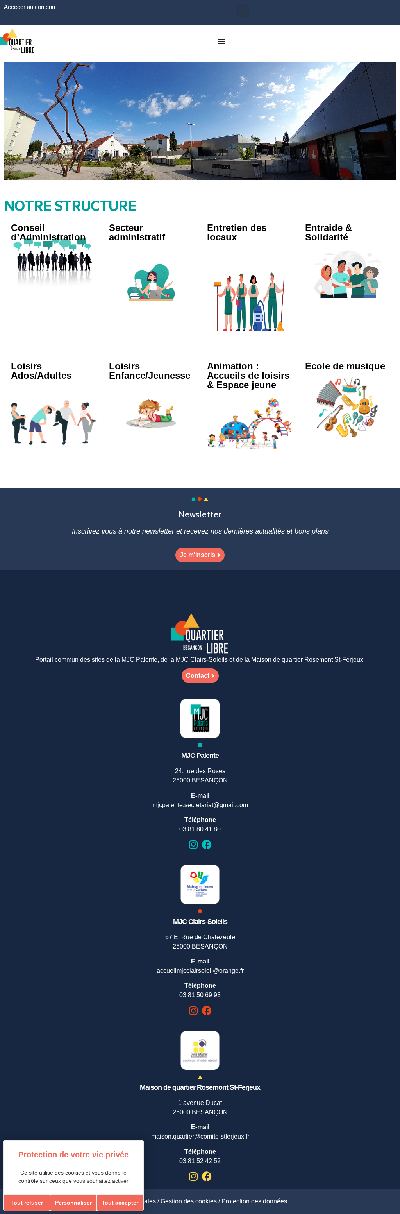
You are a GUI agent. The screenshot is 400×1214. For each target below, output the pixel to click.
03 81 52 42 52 (200, 1161)
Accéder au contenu (29, 7)
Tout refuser (27, 1203)
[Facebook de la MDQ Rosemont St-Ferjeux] (207, 1176)
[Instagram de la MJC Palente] (193, 844)
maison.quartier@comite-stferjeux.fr (200, 1136)
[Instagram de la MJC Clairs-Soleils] (193, 1010)
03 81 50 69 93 (200, 995)
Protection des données (254, 1201)
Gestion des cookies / (191, 1201)
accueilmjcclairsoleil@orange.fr (200, 970)
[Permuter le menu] (221, 41)
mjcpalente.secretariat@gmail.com (200, 805)
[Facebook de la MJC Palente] (207, 844)
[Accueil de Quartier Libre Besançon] (200, 634)
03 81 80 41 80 (200, 829)
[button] (242, 10)
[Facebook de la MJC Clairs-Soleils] (207, 1010)
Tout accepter (120, 1203)
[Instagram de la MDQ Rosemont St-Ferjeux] (193, 1176)
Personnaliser (73, 1203)
